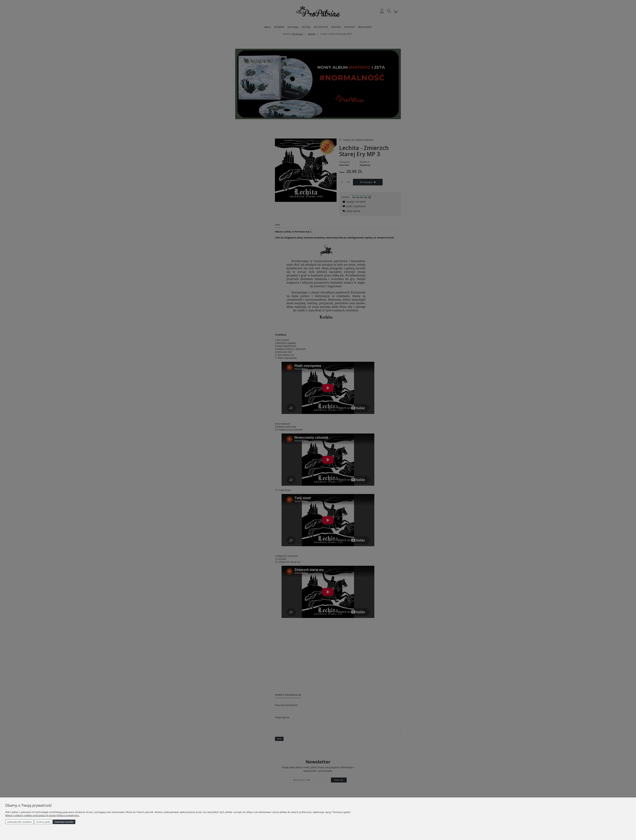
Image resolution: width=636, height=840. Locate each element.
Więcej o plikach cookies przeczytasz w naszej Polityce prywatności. (42, 815)
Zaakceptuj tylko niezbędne (19, 822)
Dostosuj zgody (43, 822)
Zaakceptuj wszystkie (64, 822)
